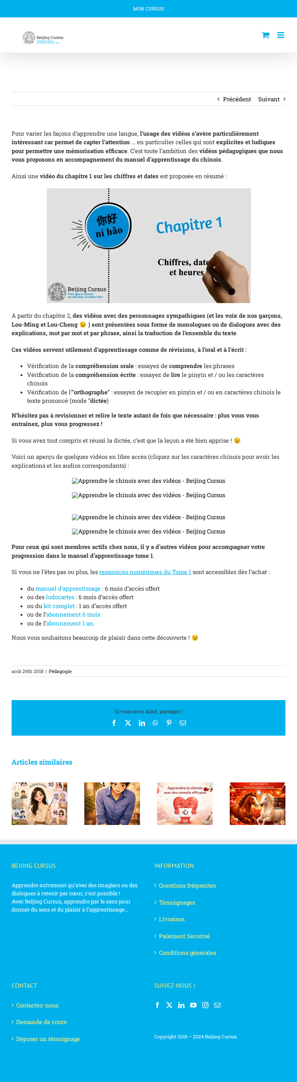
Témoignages (177, 902)
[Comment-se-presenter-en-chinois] (148, 517)
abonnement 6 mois (73, 614)
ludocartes (60, 597)
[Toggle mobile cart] (266, 35)
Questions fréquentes (187, 885)
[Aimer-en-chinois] (148, 531)
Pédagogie (60, 671)
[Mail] (217, 1005)
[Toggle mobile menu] (281, 35)
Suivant (269, 99)
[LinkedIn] (181, 1005)
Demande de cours (41, 1022)
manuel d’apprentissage (68, 588)
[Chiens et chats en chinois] (148, 495)
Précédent (237, 99)
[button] (17, 803)
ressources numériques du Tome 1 (145, 572)
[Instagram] (205, 1005)
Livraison (172, 919)
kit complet (59, 606)
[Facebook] (157, 1005)
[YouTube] (193, 1005)
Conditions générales (187, 952)
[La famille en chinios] (148, 480)
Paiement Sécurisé (184, 936)
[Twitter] (169, 1005)
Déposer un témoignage (48, 1039)
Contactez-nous (37, 1005)
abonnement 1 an (69, 623)
